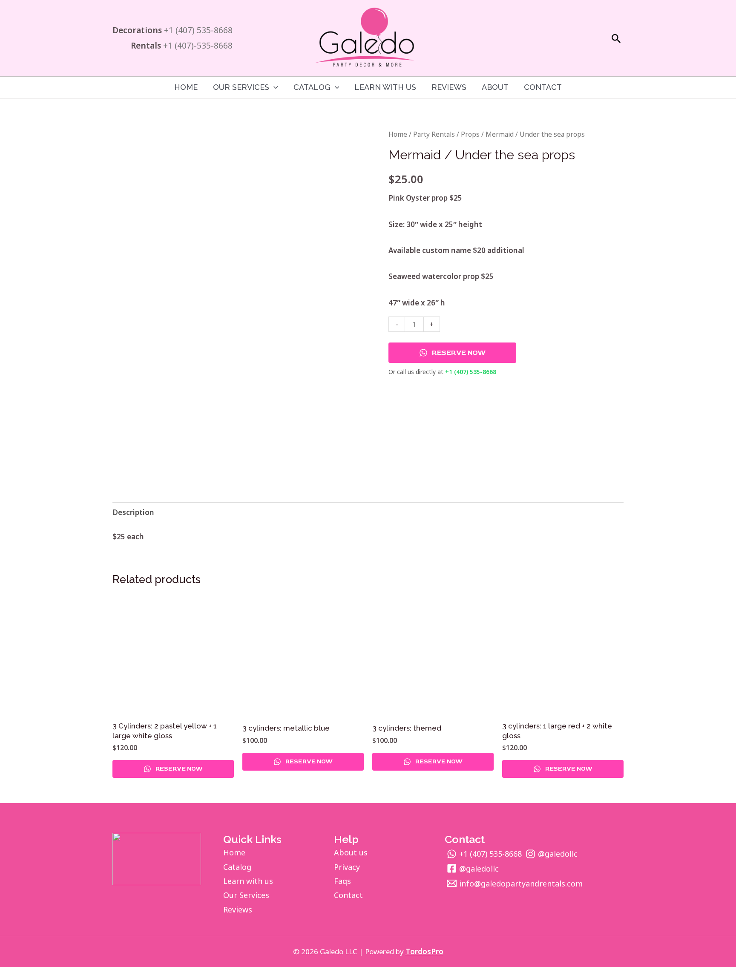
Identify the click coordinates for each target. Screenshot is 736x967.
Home (186, 87)
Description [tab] (133, 512)
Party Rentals (434, 134)
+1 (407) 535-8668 (198, 30)
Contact (543, 87)
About (495, 87)
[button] (616, 39)
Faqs (342, 881)
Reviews (448, 87)
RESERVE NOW (459, 352)
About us (351, 852)
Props (470, 134)
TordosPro (424, 951)
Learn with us (385, 87)
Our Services (241, 87)
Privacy (347, 867)
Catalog (237, 867)
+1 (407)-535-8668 (198, 45)
